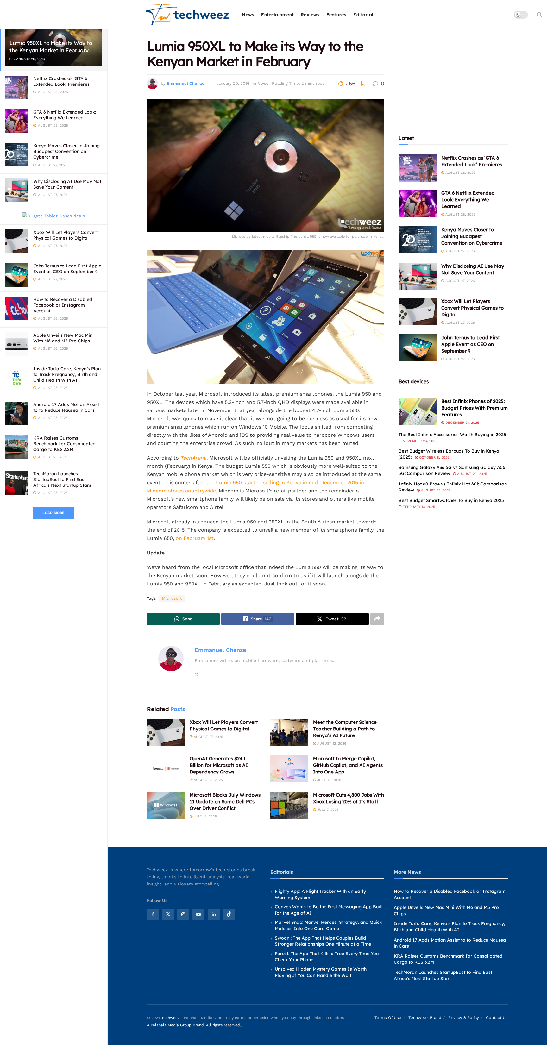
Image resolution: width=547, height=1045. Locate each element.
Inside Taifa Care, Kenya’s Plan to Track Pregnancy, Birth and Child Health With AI (67, 374)
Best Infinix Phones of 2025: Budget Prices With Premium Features (474, 407)
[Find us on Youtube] (198, 914)
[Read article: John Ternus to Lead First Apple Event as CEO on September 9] (418, 347)
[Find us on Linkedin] (214, 914)
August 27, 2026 (207, 737)
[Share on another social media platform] (377, 619)
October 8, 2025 (433, 457)
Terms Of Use (387, 1017)
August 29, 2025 (471, 474)
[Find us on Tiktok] (229, 914)
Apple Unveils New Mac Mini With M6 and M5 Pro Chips (63, 338)
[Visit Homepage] (188, 14)
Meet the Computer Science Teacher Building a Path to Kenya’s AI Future (345, 728)
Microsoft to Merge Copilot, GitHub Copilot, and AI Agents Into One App (348, 765)
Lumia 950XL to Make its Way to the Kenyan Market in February (50, 46)
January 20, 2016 (232, 83)
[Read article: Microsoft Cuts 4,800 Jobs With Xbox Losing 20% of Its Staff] (289, 805)
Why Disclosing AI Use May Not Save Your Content (67, 184)
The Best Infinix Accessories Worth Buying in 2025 (452, 434)
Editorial (363, 14)
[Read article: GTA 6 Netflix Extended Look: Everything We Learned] (418, 203)
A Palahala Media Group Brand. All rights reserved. (194, 1025)
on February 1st (195, 538)
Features (336, 14)
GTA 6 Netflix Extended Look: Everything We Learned (64, 115)
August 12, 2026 (331, 744)
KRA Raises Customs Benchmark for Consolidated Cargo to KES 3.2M (64, 443)
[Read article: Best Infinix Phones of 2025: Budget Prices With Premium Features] (418, 411)
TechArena (193, 458)
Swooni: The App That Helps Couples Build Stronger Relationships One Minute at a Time (323, 941)
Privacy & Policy (463, 1017)
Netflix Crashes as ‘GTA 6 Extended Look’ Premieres (61, 81)
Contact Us (497, 1017)
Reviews (310, 14)
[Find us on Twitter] (168, 914)
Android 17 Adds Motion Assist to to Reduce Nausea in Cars (66, 407)
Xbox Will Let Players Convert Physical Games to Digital (65, 235)
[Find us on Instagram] (183, 914)
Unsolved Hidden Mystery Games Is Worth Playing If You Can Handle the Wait (321, 972)
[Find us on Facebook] (153, 914)
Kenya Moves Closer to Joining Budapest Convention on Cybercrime (66, 151)
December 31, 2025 (461, 423)
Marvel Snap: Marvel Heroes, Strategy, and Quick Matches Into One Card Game (328, 925)
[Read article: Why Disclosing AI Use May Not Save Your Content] (418, 276)
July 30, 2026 (328, 780)
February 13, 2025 (418, 507)
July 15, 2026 (204, 816)
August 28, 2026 (459, 173)
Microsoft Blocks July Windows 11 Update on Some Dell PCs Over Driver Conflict (225, 801)
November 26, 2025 (419, 441)
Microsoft (172, 598)
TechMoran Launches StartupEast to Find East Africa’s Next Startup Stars (62, 479)
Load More (53, 513)
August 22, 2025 (435, 490)
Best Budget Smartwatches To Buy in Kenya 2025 (451, 500)
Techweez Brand (424, 1017)
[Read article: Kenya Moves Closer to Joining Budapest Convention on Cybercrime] (418, 239)
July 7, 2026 (327, 810)
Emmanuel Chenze (185, 83)
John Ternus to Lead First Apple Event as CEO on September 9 (67, 268)
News (248, 14)
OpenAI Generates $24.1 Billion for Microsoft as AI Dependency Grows (219, 765)
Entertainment (277, 14)
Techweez (170, 1018)
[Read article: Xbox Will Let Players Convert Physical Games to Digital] (166, 732)
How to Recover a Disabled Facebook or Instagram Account (62, 305)
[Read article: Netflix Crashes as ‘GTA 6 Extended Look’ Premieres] (418, 168)
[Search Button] (539, 14)
